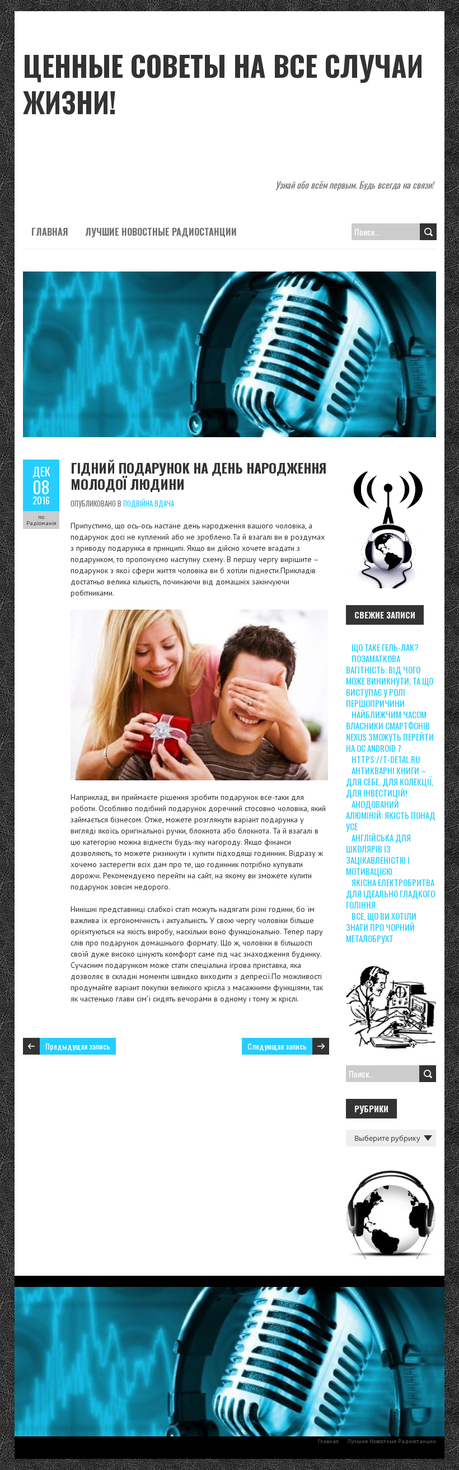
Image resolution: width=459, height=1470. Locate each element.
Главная (49, 231)
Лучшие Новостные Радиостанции (161, 231)
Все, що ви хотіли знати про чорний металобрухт (381, 927)
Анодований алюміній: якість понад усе (390, 815)
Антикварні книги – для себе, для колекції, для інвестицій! (389, 781)
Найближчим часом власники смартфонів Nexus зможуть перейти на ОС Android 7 (390, 731)
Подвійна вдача (148, 503)
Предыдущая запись (77, 1046)
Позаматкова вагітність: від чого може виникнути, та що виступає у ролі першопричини (389, 680)
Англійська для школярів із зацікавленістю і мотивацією (378, 854)
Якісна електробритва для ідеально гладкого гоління (390, 893)
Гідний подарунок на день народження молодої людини (198, 475)
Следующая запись (277, 1046)
